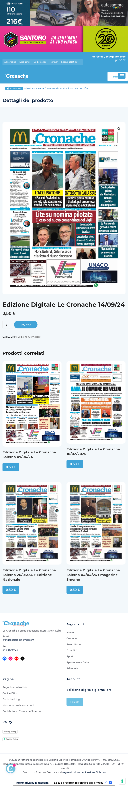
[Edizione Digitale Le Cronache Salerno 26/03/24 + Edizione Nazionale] (32, 523)
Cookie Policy (12, 739)
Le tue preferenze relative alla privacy (78, 782)
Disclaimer (25, 61)
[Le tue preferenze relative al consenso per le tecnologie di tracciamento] (122, 781)
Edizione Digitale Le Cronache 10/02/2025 (93, 451)
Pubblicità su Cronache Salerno (21, 711)
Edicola (74, 702)
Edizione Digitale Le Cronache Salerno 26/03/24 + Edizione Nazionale (29, 575)
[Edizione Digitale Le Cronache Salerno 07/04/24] (32, 403)
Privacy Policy (10, 731)
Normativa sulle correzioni (18, 705)
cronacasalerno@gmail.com (18, 639)
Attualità (71, 650)
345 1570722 (10, 649)
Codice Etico (10, 693)
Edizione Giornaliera (29, 336)
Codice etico (40, 61)
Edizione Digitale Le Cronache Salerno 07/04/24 (29, 454)
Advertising (10, 61)
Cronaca (71, 638)
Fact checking (11, 699)
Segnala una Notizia (14, 687)
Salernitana (73, 644)
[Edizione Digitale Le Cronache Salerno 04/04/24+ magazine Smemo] (96, 523)
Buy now (26, 324)
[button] (122, 76)
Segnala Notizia (69, 61)
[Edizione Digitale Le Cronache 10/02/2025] (96, 402)
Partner (54, 61)
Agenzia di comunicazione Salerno (84, 772)
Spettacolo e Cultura (78, 662)
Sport (69, 656)
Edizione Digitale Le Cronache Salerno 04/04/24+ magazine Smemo (93, 575)
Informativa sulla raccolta (32, 782)
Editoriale (72, 668)
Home (70, 632)
